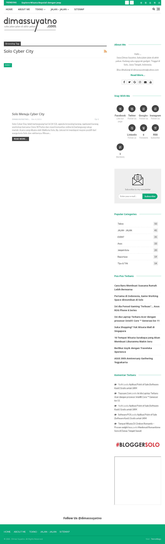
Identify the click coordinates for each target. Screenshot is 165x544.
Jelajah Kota (123, 250)
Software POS (124, 414)
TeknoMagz (156, 539)
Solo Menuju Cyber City (28, 114)
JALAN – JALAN (59, 9)
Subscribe (150, 196)
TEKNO (39, 9)
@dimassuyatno (90, 518)
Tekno (121, 223)
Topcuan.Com (124, 393)
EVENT (8, 65)
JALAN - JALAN (125, 230)
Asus (120, 243)
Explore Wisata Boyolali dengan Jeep (41, 2)
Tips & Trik (123, 263)
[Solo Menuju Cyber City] (55, 91)
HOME (9, 9)
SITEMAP (79, 9)
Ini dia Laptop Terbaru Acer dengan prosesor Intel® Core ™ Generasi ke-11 (136, 397)
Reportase (122, 256)
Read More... (20, 138)
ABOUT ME (24, 9)
